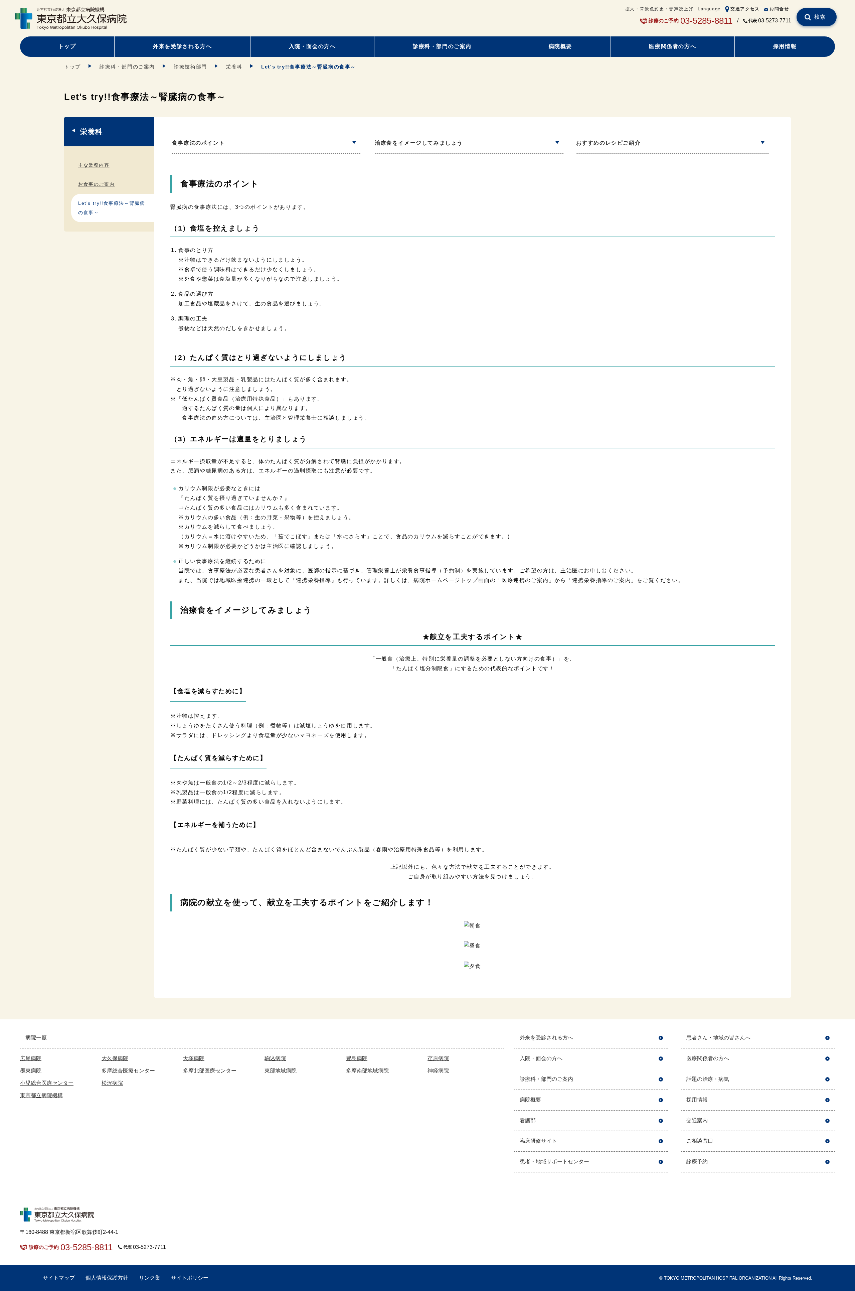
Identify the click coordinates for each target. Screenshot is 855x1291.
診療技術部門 (190, 66)
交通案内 (697, 1120)
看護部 (528, 1120)
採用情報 (785, 46)
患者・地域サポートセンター (554, 1161)
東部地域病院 (281, 1070)
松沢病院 (112, 1083)
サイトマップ (59, 1278)
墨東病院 (30, 1070)
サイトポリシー (189, 1278)
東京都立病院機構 (41, 1095)
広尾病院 (30, 1058)
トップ (67, 46)
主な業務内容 (94, 165)
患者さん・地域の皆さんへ (718, 1037)
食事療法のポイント (198, 143)
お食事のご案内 (96, 184)
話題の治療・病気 (707, 1079)
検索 (820, 17)
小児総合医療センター (46, 1083)
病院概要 (560, 46)
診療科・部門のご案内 (442, 46)
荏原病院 (438, 1058)
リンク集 (149, 1278)
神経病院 (438, 1070)
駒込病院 (275, 1058)
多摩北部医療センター (209, 1070)
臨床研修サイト (538, 1141)
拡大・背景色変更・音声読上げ (659, 8)
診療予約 (697, 1161)
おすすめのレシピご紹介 (608, 143)
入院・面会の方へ (312, 46)
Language (709, 8)
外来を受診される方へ (182, 46)
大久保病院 (115, 1058)
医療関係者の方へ (672, 46)
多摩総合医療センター (128, 1070)
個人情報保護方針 (107, 1278)
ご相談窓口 (699, 1141)
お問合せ (779, 8)
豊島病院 (356, 1058)
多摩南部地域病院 (367, 1070)
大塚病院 (193, 1058)
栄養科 (234, 66)
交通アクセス (745, 8)
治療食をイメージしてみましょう (419, 143)
